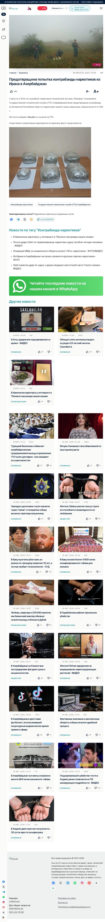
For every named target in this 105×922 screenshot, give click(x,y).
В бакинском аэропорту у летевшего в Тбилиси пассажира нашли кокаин (53, 236)
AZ (4, 8)
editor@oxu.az (16, 908)
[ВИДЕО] (31, 319)
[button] (66, 8)
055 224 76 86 (16, 912)
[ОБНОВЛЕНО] (80, 755)
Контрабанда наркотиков (22, 204)
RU (4, 14)
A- (87, 91)
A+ (96, 91)
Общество (65, 519)
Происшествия (18, 402)
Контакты (63, 902)
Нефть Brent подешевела (69, 2)
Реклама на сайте (67, 898)
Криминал (16, 352)
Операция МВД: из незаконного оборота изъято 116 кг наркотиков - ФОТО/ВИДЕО (58, 251)
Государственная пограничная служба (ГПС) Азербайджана (64, 204)
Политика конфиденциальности (74, 907)
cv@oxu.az (14, 901)
